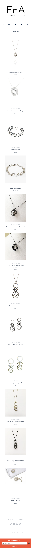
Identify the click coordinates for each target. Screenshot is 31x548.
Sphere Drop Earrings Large (15, 344)
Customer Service (20, 532)
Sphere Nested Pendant (15, 72)
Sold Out (15, 380)
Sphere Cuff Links (15, 500)
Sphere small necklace (15, 188)
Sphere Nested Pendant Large (15, 111)
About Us (13, 532)
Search (9, 532)
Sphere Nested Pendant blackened (15, 227)
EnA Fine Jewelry (15, 70)
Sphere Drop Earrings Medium (15, 383)
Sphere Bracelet (15, 149)
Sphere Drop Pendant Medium (15, 421)
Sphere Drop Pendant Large (15, 306)
